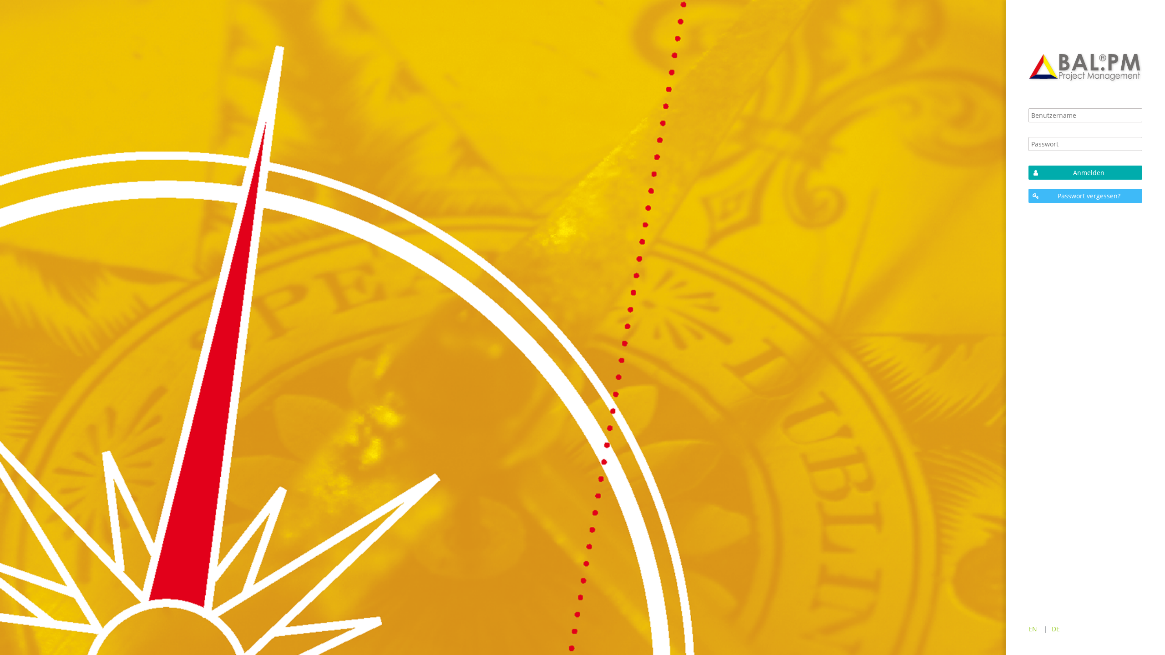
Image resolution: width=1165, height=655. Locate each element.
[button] (1085, 173)
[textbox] (1085, 115)
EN (1032, 629)
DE (1056, 629)
